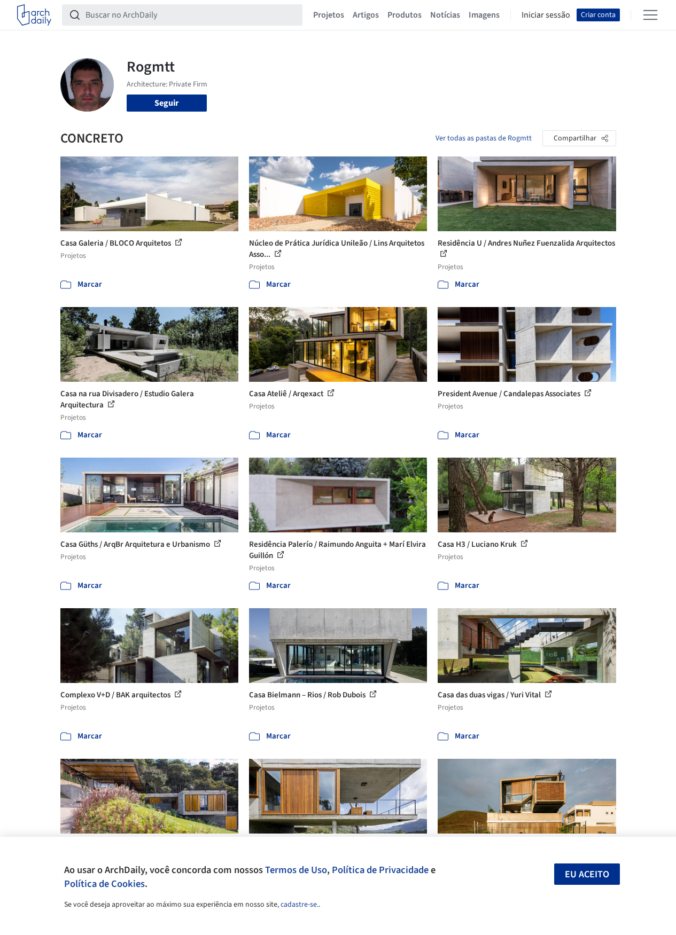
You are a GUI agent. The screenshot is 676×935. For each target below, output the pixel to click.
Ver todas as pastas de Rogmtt (484, 138)
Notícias (445, 15)
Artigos (366, 15)
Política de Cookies (104, 884)
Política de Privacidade (380, 870)
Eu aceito (587, 874)
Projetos (328, 15)
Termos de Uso (296, 870)
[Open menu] (650, 14)
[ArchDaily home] (34, 15)
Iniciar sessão (546, 15)
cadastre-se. (299, 904)
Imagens (484, 15)
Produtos (404, 15)
